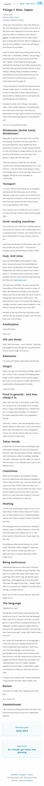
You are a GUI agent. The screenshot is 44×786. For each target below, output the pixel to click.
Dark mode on (39, 3)
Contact (30, 775)
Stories (11, 17)
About (22, 4)
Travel (17, 17)
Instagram (22, 775)
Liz (13, 613)
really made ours (19, 280)
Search (34, 7)
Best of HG (30, 4)
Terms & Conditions (26, 780)
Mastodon (14, 775)
